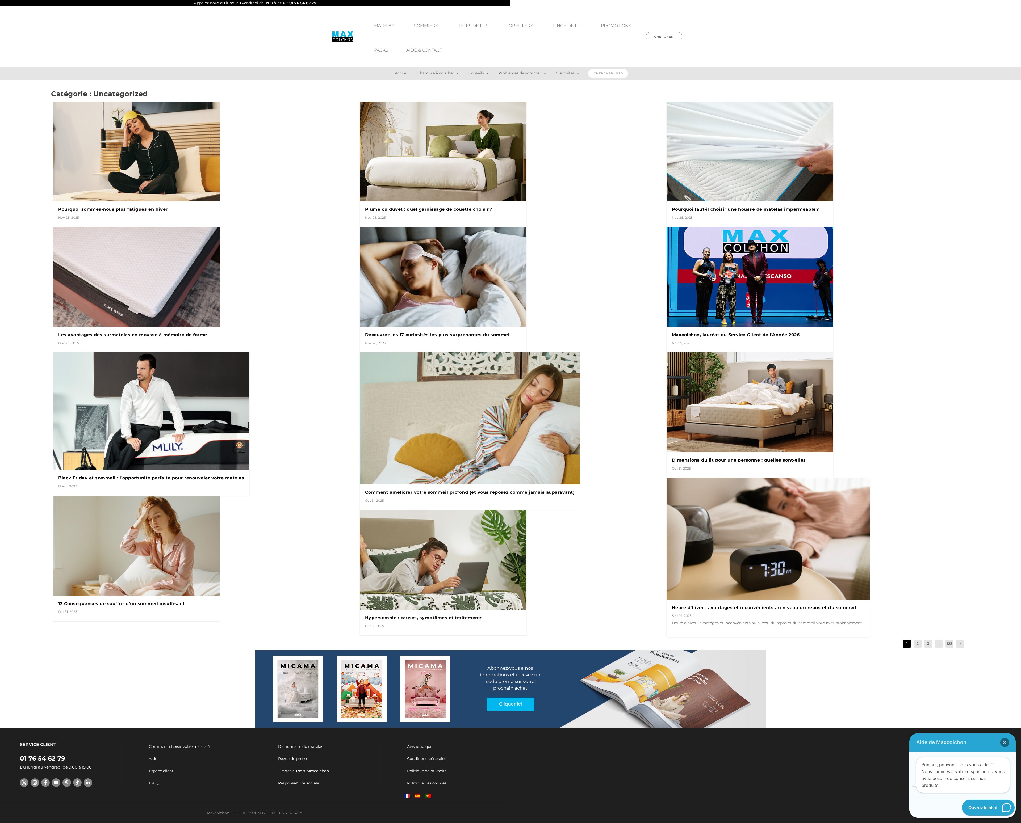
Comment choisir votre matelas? (180, 746)
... (939, 643)
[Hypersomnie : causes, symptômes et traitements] (443, 560)
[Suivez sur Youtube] (56, 782)
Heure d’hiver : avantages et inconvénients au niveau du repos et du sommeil (764, 607)
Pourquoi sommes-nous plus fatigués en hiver (113, 209)
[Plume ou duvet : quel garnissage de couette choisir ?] (443, 151)
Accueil (401, 73)
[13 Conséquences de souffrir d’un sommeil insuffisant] (136, 546)
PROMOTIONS (616, 25)
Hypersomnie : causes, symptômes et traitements (424, 617)
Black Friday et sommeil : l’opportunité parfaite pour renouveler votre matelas (151, 477)
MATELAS (384, 25)
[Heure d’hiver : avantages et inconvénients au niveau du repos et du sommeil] (768, 539)
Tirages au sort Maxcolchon (303, 771)
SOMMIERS (426, 25)
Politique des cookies (426, 783)
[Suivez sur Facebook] (45, 782)
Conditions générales (426, 758)
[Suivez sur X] (24, 782)
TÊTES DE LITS (473, 25)
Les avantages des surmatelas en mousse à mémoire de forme (132, 334)
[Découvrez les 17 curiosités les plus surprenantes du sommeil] (443, 277)
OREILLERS (521, 25)
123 (949, 643)
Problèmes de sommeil (520, 73)
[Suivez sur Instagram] (35, 782)
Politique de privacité (427, 771)
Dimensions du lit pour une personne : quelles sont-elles (739, 460)
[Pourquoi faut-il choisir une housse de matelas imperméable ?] (750, 151)
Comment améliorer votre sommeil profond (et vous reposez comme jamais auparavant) (470, 492)
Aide (153, 758)
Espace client (161, 771)
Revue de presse (293, 758)
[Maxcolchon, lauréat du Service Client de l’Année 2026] (750, 277)
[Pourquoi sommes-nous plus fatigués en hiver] (136, 151)
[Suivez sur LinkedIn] (88, 782)
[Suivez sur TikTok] (77, 782)
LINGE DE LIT (567, 25)
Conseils (476, 73)
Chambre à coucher (435, 73)
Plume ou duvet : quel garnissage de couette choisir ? (428, 209)
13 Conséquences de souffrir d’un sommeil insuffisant (121, 603)
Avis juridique (419, 746)
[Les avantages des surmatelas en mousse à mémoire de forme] (136, 277)
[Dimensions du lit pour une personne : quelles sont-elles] (750, 402)
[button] (1004, 742)
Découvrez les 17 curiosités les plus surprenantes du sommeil (438, 334)
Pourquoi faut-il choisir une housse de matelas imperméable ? (745, 209)
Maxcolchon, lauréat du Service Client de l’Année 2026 (736, 334)
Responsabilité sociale (298, 783)
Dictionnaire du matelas (300, 746)
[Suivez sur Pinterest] (66, 782)
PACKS (381, 50)
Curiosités (565, 73)
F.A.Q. (154, 783)
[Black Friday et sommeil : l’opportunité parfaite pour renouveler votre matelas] (151, 411)
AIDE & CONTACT (424, 50)
